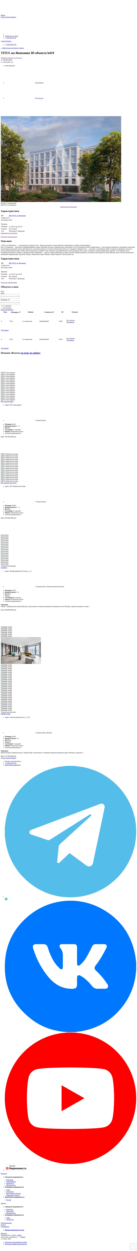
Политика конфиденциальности (16, 1244)
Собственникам (6, 1223)
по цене (25, 353)
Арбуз (19, 1235)
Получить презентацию (9, 237)
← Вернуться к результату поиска (12, 48)
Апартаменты (11, 1181)
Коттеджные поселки (13, 1193)
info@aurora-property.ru (13, 765)
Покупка (4, 1173)
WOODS (4, 568)
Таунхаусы (10, 1192)
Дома (8, 1190)
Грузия (8, 1200)
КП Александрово (7, 401)
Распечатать (39, 83)
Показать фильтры (7, 310)
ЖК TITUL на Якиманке (17, 215)
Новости (4, 1233)
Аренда (3, 1203)
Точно (23, 1237)
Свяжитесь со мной (11, 36)
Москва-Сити (11, 1185)
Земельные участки (13, 1195)
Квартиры (9, 1180)
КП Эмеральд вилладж (8, 483)
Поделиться (39, 98)
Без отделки (7, 308)
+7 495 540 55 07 (10, 38)
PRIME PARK (5, 714)
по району (35, 353)
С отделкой (7, 306)
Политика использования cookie (16, 1242)
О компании (5, 1226)
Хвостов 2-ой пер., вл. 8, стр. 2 (11, 58)
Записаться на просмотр (68, 207)
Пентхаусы (10, 1183)
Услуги (3, 1225)
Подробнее (70, 322)
